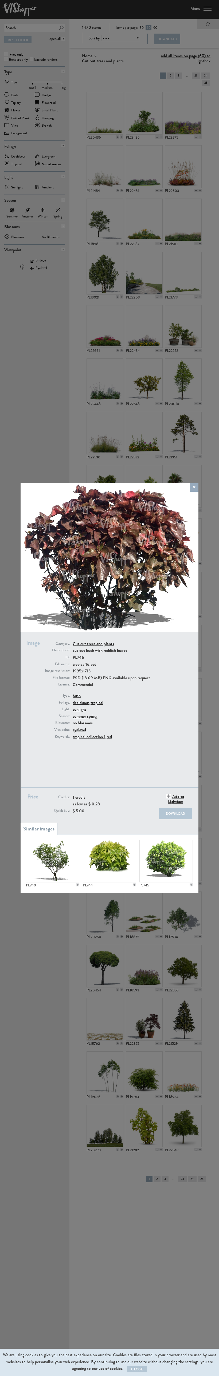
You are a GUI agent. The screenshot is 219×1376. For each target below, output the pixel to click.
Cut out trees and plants (93, 644)
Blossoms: (62, 722)
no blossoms (83, 723)
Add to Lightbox (176, 799)
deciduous (81, 703)
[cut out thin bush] (52, 861)
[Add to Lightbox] (77, 884)
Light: (66, 709)
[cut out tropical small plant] (109, 861)
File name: (62, 664)
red (109, 737)
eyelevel (79, 730)
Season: (64, 716)
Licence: (64, 684)
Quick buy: (62, 810)
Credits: (64, 797)
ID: (67, 657)
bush (77, 696)
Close (137, 1369)
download (175, 813)
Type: (66, 695)
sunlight (79, 709)
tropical (97, 703)
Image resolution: (57, 670)
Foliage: (64, 702)
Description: (61, 650)
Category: (63, 643)
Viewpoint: (62, 729)
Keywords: (62, 736)
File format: (61, 677)
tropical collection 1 (89, 737)
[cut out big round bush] (166, 861)
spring (92, 716)
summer (79, 716)
